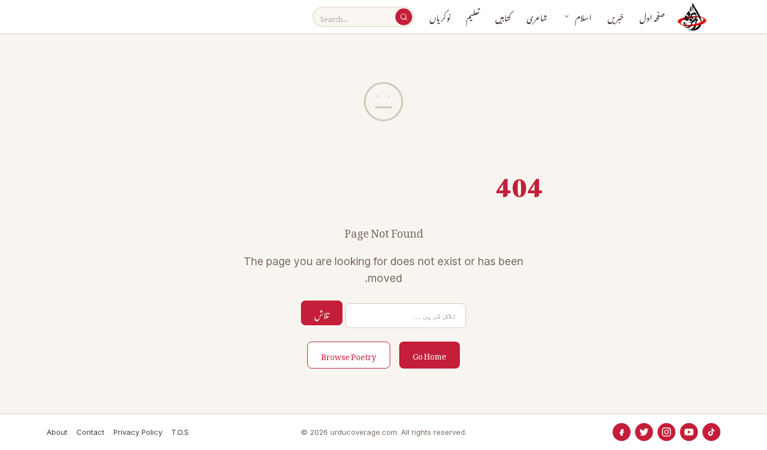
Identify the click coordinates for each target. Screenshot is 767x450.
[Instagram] (666, 432)
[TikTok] (711, 432)
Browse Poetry (348, 355)
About (57, 432)
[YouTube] (689, 432)
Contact (90, 432)
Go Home (429, 354)
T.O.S (180, 432)
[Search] (403, 16)
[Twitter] (644, 432)
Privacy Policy (137, 432)
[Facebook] (622, 432)
